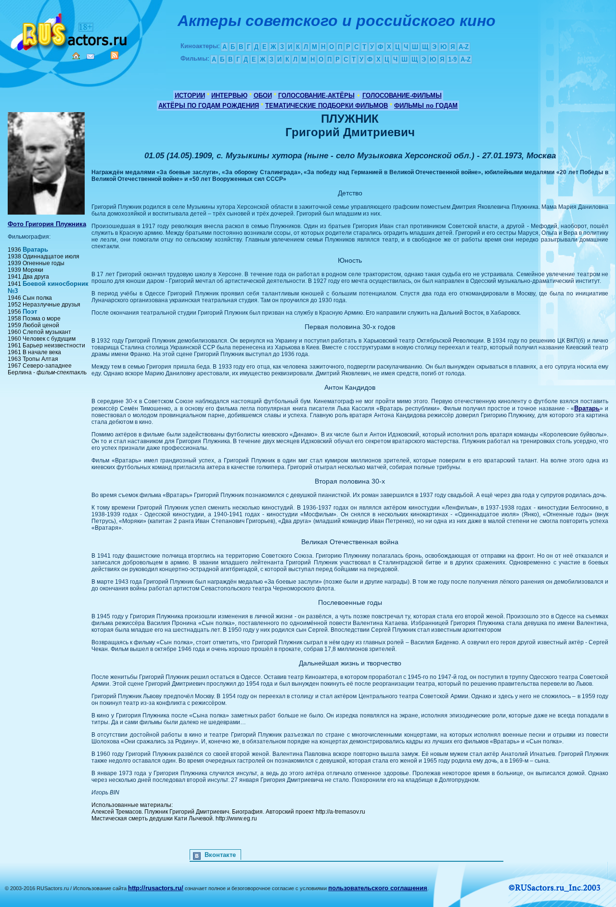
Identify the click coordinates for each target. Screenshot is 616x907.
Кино (70, 30)
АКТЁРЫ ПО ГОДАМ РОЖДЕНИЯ (208, 105)
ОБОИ (263, 95)
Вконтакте (220, 854)
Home (76, 55)
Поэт (30, 311)
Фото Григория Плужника (47, 224)
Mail (90, 56)
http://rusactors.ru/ (155, 888)
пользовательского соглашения (377, 888)
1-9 (452, 59)
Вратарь (35, 249)
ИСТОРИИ (190, 95)
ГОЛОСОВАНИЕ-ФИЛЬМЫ (402, 95)
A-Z (464, 47)
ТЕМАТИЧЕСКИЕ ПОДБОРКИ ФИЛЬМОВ (326, 105)
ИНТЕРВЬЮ (229, 95)
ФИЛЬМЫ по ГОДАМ (426, 105)
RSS (114, 55)
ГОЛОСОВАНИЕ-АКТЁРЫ (316, 95)
